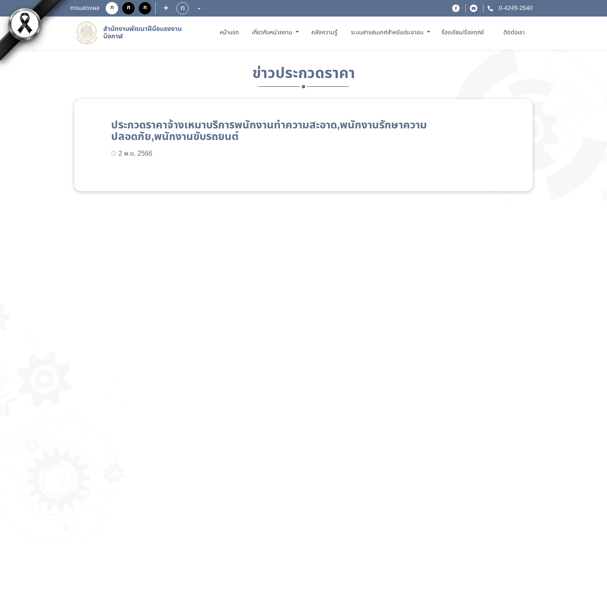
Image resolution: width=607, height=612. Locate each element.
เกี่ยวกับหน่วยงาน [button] (273, 32)
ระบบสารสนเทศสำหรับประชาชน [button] (388, 32)
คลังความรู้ (324, 32)
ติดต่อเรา (514, 32)
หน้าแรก (231, 32)
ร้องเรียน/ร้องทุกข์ (462, 32)
